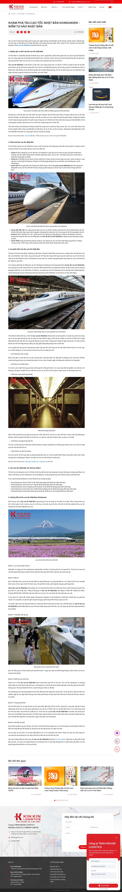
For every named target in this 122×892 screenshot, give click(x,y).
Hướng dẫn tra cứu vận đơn (58, 877)
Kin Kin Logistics (60, 739)
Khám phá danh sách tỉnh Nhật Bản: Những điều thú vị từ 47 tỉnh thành (96, 789)
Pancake (106, 888)
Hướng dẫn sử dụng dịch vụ (58, 874)
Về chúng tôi (33, 7)
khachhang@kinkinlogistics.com (80, 2)
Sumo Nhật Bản (30, 135)
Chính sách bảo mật (56, 869)
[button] (111, 7)
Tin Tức (80, 7)
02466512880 (60, 2)
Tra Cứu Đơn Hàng (68, 7)
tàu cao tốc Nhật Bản (23, 45)
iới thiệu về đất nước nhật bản (35, 461)
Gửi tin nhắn (105, 885)
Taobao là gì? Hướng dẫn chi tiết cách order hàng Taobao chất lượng (58, 789)
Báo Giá (43, 7)
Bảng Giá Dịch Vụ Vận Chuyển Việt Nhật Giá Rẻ (23, 789)
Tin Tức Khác (21, 14)
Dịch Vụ (54, 7)
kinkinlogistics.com (17, 837)
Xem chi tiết (37, 794)
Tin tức (14, 14)
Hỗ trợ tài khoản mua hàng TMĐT (57, 881)
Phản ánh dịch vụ (55, 866)
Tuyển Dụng (92, 7)
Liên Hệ (101, 7)
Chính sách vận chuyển (56, 872)
